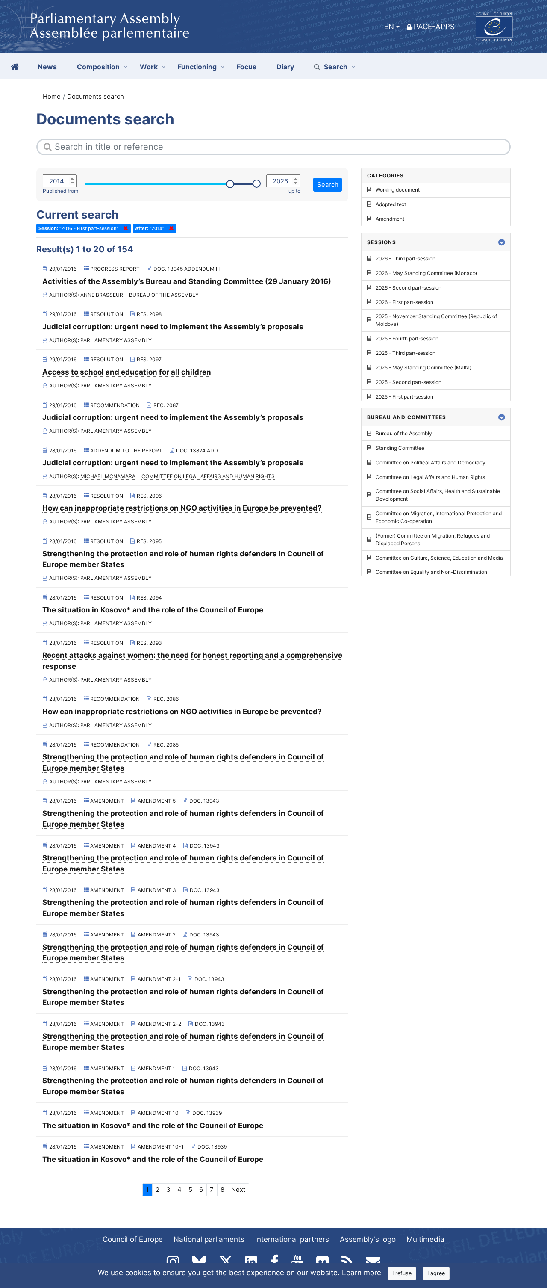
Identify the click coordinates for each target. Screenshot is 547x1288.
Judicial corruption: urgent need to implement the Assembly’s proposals (172, 326)
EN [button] (389, 26)
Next (238, 1189)
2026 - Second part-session (408, 287)
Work (149, 66)
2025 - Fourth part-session (407, 338)
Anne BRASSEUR (101, 295)
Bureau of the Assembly (404, 433)
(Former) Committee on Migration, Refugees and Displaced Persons (433, 539)
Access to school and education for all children (126, 372)
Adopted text (391, 204)
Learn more (361, 1272)
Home (52, 96)
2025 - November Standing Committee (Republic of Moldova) (436, 320)
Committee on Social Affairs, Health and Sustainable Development (438, 495)
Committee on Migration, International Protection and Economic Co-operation (439, 517)
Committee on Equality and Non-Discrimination (431, 572)
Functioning (197, 66)
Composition (98, 66)
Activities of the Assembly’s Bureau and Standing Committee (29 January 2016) (186, 281)
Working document (398, 189)
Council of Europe (133, 1239)
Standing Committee (400, 448)
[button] (501, 242)
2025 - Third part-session (405, 353)
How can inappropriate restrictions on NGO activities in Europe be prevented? (182, 508)
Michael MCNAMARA (107, 476)
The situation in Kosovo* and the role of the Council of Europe (152, 610)
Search (335, 66)
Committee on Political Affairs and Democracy (430, 462)
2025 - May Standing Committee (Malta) (423, 367)
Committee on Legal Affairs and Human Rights (208, 476)
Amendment (390, 219)
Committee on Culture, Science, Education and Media (439, 558)
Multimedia (425, 1239)
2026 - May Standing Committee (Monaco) (426, 273)
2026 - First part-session (404, 302)
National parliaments (209, 1239)
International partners (292, 1239)
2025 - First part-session (404, 396)
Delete (124, 228)
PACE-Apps (434, 26)
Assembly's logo (368, 1239)
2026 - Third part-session (405, 258)
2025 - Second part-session (408, 382)
